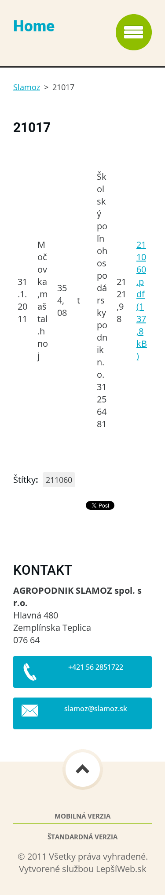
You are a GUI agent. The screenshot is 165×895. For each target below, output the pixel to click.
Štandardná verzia (82, 837)
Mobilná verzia (82, 816)
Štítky (24, 479)
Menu (134, 32)
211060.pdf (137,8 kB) (141, 300)
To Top (82, 769)
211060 (59, 479)
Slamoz (26, 87)
